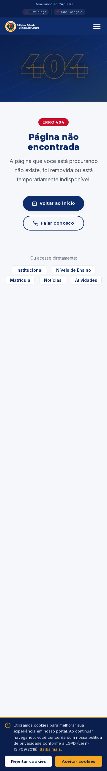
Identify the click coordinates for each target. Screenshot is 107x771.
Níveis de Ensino (73, 270)
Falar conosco (57, 223)
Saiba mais (50, 749)
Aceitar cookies (78, 761)
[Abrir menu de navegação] (97, 26)
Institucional (29, 270)
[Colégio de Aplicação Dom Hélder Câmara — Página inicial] (22, 26)
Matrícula (20, 279)
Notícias (53, 279)
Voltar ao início (57, 203)
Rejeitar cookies (28, 761)
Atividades (86, 279)
